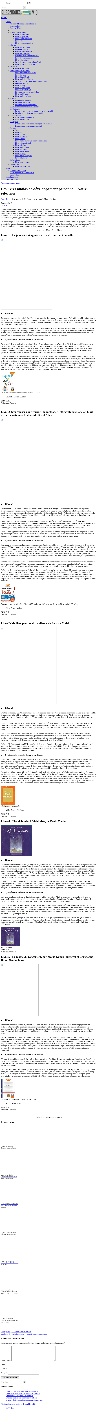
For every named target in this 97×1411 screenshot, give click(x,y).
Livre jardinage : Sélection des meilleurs (16, 1332)
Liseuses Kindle (16, 28)
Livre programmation (23, 162)
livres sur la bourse (22, 120)
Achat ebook (15, 175)
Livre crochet (20, 134)
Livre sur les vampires (23, 156)
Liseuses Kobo (16, 26)
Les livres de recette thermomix (27, 56)
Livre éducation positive (24, 43)
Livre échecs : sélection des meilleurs (19, 1396)
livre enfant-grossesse (18, 32)
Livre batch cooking (22, 47)
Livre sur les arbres (22, 151)
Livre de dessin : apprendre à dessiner (24, 107)
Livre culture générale (23, 143)
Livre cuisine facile (22, 60)
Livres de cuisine (21, 49)
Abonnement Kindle (18, 171)
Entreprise (14, 122)
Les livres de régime (22, 103)
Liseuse (8, 22)
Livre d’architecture (22, 166)
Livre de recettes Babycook (25, 64)
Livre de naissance (22, 34)
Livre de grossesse (22, 37)
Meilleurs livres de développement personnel (31, 81)
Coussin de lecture (12, 177)
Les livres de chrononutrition (26, 105)
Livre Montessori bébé (23, 39)
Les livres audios (21, 83)
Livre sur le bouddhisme (24, 79)
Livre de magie (20, 154)
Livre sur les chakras (23, 96)
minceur (13, 98)
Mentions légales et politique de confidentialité (18, 1404)
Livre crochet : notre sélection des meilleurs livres (24, 1400)
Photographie (15, 109)
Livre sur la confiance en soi (25, 73)
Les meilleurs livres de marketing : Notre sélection (33, 124)
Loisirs (12, 128)
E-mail (4, 1369)
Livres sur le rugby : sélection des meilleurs (22, 1391)
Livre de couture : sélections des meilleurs (21, 1398)
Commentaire (6, 1360)
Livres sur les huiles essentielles (27, 92)
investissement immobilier (24, 117)
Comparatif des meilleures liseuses (23, 24)
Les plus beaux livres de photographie (29, 113)
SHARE (4, 205)
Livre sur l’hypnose (22, 94)
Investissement (15, 115)
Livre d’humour (21, 158)
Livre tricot (19, 132)
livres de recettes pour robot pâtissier (28, 62)
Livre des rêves (20, 75)
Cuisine (13, 45)
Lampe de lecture (12, 179)
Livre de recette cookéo (24, 58)
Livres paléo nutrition (23, 100)
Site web (4, 1373)
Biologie (13, 66)
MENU (4, 18)
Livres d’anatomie (22, 68)
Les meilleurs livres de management (28, 126)
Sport (17, 130)
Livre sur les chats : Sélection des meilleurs (31, 141)
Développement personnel (20, 71)
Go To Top (10, 1408)
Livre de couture (21, 137)
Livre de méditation (22, 88)
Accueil (4, 199)
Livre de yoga (20, 86)
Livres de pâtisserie (22, 54)
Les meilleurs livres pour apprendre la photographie (34, 111)
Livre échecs (20, 139)
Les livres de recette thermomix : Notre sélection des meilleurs (24, 1334)
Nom (3, 1364)
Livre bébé (19, 41)
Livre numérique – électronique (22, 173)
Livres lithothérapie (22, 77)
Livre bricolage (20, 145)
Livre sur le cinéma (22, 147)
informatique (15, 160)
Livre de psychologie (23, 90)
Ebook (8, 168)
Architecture (15, 164)
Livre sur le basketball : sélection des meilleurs (23, 1394)
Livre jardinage (20, 149)
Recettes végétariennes (23, 51)
